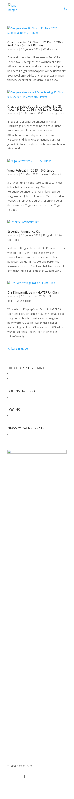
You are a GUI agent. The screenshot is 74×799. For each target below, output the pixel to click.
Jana (15, 49)
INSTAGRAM (18, 373)
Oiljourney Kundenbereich (26, 415)
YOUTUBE (16, 378)
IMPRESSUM (15, 776)
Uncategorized (56, 113)
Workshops (50, 49)
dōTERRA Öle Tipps (19, 300)
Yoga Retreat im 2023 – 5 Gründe (30, 170)
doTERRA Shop (19, 397)
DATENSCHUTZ (36, 776)
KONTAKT (55, 776)
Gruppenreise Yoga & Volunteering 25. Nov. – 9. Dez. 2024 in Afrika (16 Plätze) (34, 107)
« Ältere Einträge (17, 348)
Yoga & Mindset (51, 174)
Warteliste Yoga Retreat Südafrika (30, 439)
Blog (46, 235)
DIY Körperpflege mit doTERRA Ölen (33, 292)
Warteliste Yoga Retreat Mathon (30, 434)
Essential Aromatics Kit (23, 231)
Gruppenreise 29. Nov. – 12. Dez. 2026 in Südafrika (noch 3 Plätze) (35, 43)
